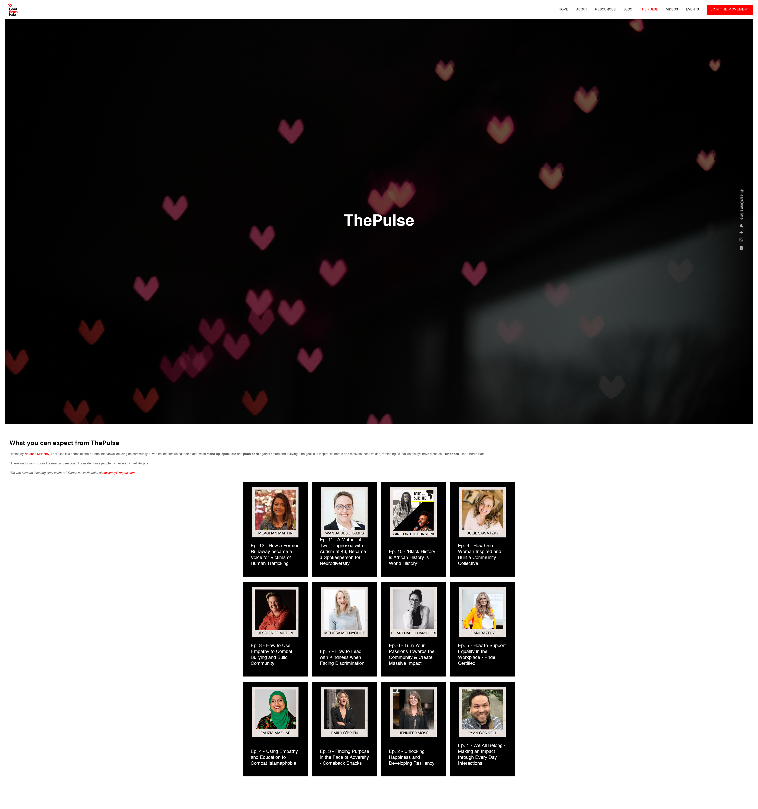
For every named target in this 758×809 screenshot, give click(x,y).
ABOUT (581, 9)
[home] (13, 11)
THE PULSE (649, 9)
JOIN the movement (730, 9)
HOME (563, 9)
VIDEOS (672, 9)
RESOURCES (605, 9)
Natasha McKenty (36, 454)
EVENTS (692, 9)
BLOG (628, 9)
